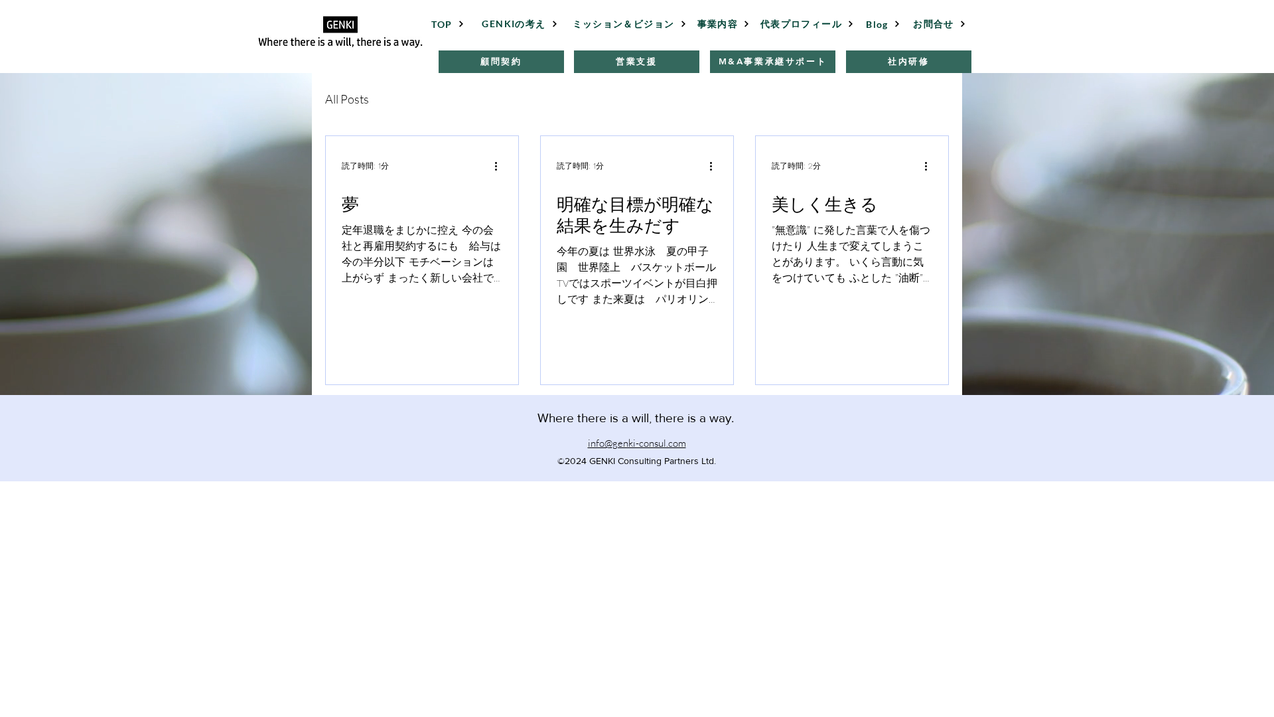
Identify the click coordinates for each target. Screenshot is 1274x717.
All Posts (347, 99)
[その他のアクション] (500, 166)
